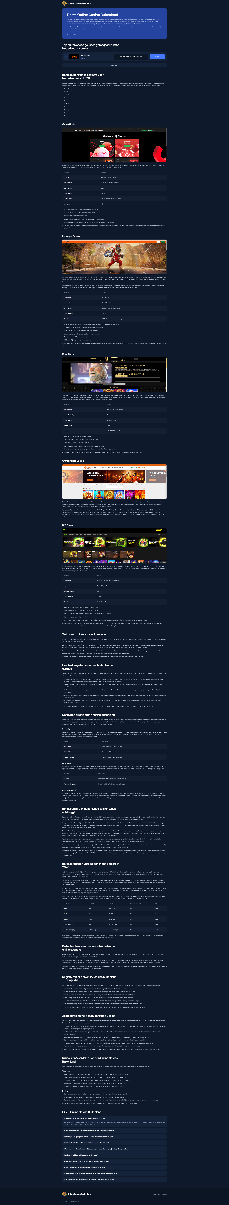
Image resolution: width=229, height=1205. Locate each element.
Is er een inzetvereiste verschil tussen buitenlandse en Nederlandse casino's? (89, 1179)
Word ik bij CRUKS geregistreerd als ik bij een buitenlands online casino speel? (89, 1137)
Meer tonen (114, 65)
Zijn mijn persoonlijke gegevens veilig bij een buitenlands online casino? (87, 1161)
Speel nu (157, 57)
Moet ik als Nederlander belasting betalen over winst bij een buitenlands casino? (89, 1131)
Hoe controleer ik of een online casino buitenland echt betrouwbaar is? (86, 1143)
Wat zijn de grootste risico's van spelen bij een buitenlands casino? (85, 1167)
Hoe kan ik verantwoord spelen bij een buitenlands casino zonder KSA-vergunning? (90, 1173)
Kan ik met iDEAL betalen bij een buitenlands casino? (81, 1155)
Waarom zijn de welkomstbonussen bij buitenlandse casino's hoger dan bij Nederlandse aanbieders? (96, 1149)
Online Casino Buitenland (160, 1194)
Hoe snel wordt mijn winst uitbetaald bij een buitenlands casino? (84, 1118)
